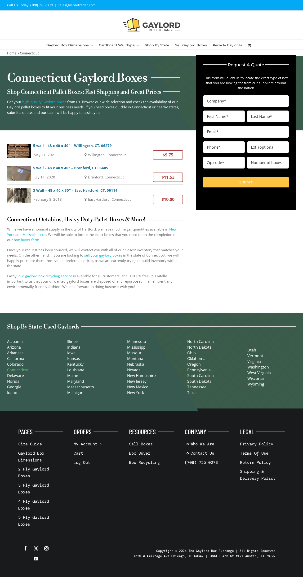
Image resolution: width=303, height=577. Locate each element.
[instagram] (46, 548)
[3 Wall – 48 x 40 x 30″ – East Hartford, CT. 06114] (95, 196)
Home (11, 53)
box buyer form (26, 239)
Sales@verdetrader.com (77, 5)
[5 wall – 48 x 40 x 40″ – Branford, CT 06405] (95, 173)
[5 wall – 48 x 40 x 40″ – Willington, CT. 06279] (95, 151)
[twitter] (36, 548)
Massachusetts (34, 234)
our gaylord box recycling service (45, 276)
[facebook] (26, 548)
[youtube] (36, 559)
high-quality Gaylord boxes (44, 101)
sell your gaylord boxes (103, 255)
